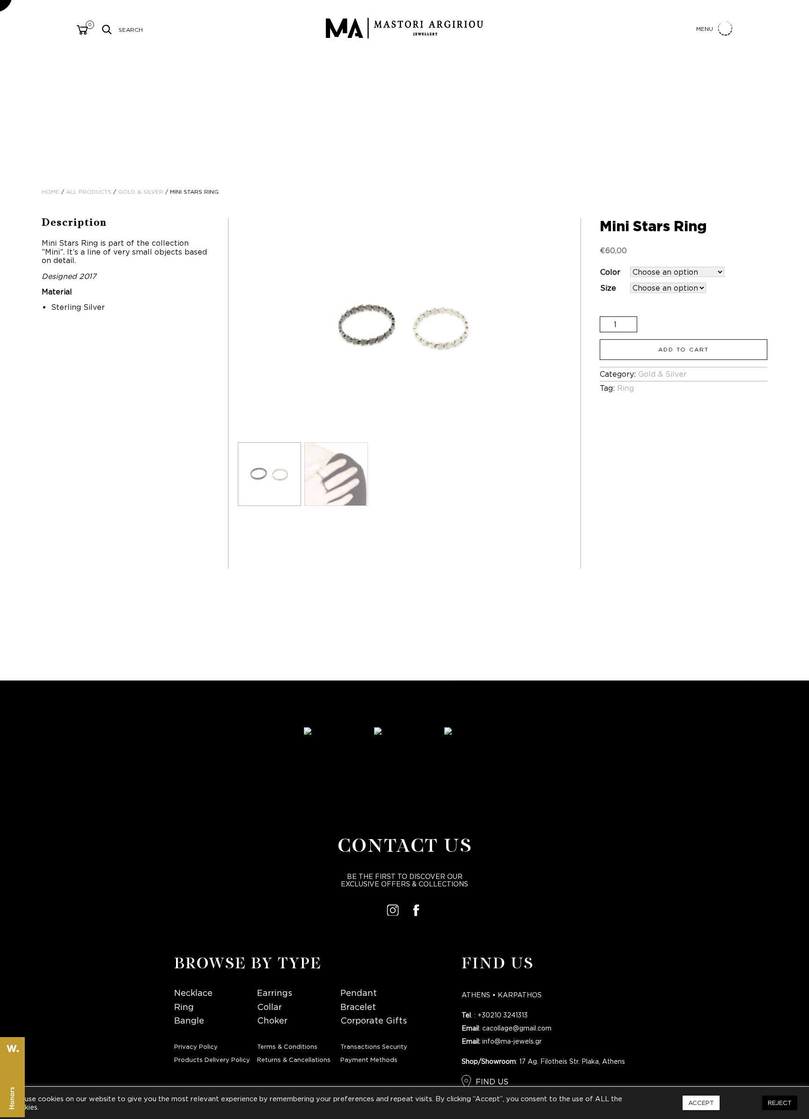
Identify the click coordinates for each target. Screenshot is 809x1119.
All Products (88, 192)
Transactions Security (373, 1047)
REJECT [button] (780, 1102)
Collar (269, 1007)
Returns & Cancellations (294, 1060)
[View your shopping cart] (82, 31)
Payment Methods (368, 1060)
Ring (625, 388)
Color (610, 272)
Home (50, 192)
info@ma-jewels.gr (512, 1042)
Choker (272, 1021)
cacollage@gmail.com (517, 1028)
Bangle (189, 1021)
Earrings (274, 993)
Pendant (358, 993)
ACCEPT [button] (701, 1102)
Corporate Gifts (373, 1021)
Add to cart (683, 350)
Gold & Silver (140, 192)
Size (608, 288)
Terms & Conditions (287, 1047)
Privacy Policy (196, 1047)
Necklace (193, 993)
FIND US (492, 1082)
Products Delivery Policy (212, 1060)
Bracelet (358, 1007)
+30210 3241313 (503, 1015)
